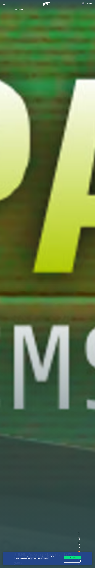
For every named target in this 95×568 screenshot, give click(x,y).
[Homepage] (47, 3)
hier (46, 558)
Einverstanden (72, 557)
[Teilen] (79, 548)
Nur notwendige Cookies (72, 561)
